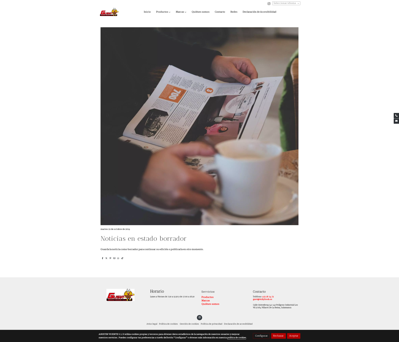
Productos (208, 297)
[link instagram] (269, 3)
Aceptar (293, 336)
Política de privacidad (211, 324)
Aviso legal (152, 324)
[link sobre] (122, 295)
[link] (109, 12)
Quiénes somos (210, 304)
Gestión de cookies (189, 324)
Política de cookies (168, 324)
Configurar (261, 336)
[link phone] (396, 115)
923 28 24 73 (268, 296)
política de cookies (236, 337)
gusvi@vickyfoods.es (262, 299)
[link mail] (396, 121)
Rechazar (278, 336)
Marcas (206, 301)
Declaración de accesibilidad (238, 324)
